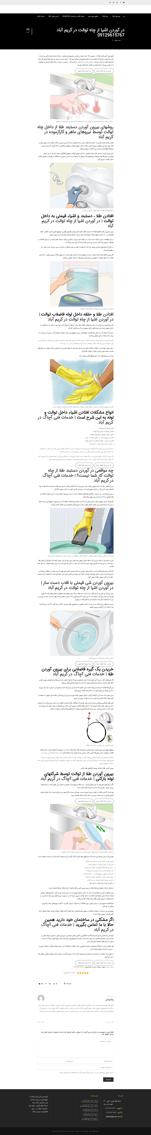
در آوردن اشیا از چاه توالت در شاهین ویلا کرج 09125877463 (89, 1101)
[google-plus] (117, 3)
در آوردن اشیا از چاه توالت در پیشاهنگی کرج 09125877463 (90, 1119)
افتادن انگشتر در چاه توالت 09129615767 (73, 16)
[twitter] (110, 3)
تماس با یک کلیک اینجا (103, 71)
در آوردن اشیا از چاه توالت (85, 62)
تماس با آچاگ (40, 16)
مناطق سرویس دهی (93, 16)
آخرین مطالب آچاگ (53, 16)
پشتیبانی (109, 999)
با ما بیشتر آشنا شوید (84, 71)
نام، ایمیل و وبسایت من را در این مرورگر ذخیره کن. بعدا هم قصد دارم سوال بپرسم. (85, 1072)
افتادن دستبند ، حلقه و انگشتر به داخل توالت (99, 441)
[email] (123, 3)
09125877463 (111, 1112)
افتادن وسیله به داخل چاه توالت (103, 431)
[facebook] (120, 3)
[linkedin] (113, 3)
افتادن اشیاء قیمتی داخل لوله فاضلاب (102, 434)
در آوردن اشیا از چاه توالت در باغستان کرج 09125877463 (90, 1110)
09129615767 (110, 1108)
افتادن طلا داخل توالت (106, 428)
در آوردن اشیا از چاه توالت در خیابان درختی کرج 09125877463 (89, 1106)
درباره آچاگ (105, 16)
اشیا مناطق (117, 40)
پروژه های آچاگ (116, 16)
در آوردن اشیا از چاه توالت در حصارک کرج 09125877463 (90, 1114)
